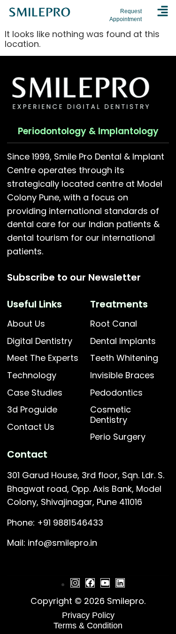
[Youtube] (105, 583)
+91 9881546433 (70, 522)
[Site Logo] (40, 16)
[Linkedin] (120, 583)
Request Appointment (125, 15)
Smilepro (125, 601)
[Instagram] (75, 583)
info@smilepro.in (62, 543)
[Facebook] (90, 583)
